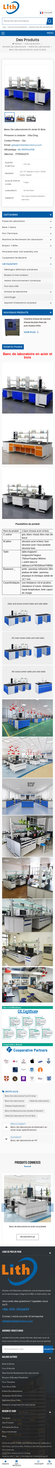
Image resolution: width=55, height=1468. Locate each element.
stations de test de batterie (41, 27)
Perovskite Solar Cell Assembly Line (20, 252)
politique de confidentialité (34, 1456)
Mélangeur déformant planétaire (21, 270)
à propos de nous (10, 1427)
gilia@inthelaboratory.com (17, 1321)
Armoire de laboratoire (14, 47)
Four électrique (10, 233)
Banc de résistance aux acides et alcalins (24, 1111)
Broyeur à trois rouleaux (16, 275)
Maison (18, 44)
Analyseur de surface (12, 1396)
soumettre (48, 1349)
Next (51, 1207)
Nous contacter (9, 1432)
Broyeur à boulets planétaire (15, 1377)
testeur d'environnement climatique (22, 281)
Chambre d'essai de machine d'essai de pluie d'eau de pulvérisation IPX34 (37, 322)
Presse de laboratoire (13, 221)
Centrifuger (10, 297)
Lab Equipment (32, 44)
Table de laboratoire (39, 1101)
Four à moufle (8, 1368)
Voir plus (30, 332)
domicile (6, 1418)
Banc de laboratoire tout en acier (20, 1096)
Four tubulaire (8, 1382)
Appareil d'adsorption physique (20, 303)
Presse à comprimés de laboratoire (18, 1405)
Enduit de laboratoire (12, 1391)
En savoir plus (27, 1237)
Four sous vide (11, 286)
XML (17, 1456)
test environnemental (17, 27)
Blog (4, 1436)
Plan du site (7, 1456)
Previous (3, 1207)
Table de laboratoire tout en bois (20, 1116)
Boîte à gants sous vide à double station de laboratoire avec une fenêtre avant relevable (27, 1228)
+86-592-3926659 (15, 1309)
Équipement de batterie (14, 258)
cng (4, 27)
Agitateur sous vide (11, 1400)
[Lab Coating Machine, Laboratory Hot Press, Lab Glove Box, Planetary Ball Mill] (11, 8)
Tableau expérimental (15, 1106)
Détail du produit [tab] (13, 347)
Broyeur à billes (10, 246)
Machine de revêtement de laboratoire (22, 240)
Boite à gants (9, 227)
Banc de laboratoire (14, 1101)
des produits (8, 1423)
